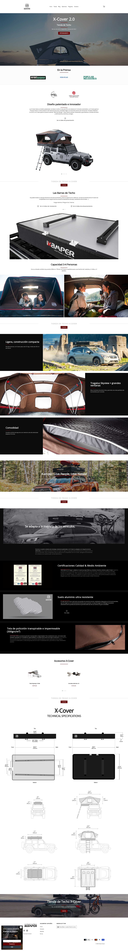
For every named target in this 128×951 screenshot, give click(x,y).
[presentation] (23, 78)
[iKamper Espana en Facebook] (24, 930)
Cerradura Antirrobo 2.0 (73, 683)
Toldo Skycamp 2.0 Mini (34, 683)
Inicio (51, 6)
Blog (59, 6)
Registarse (12, 944)
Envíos (41, 934)
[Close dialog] (21, 927)
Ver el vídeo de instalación (48, 206)
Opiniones (64, 6)
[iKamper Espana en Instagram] (27, 930)
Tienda (55, 6)
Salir (12, 947)
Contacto (76, 6)
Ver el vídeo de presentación (65, 120)
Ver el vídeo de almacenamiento (82, 206)
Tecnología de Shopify (27, 933)
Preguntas (70, 6)
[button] (61, 174)
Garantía (42, 931)
